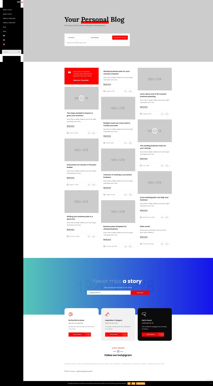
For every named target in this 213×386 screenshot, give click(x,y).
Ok (129, 383)
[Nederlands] (11, 36)
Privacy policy (140, 383)
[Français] (11, 44)
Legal (4, 27)
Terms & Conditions (9, 18)
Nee (133, 383)
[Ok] (211, 383)
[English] (11, 40)
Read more (107, 84)
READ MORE (77, 334)
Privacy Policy (7, 10)
